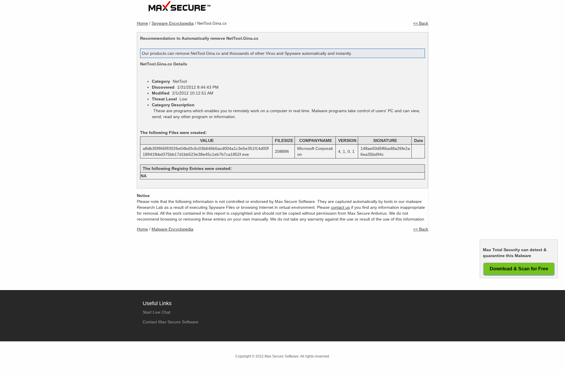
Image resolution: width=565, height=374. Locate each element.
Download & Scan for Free (519, 268)
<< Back (420, 23)
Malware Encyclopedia (172, 229)
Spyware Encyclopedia (173, 23)
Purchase (339, 9)
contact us (340, 207)
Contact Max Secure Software (170, 322)
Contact (416, 9)
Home (286, 9)
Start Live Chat (156, 312)
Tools (393, 9)
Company (368, 9)
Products (310, 9)
